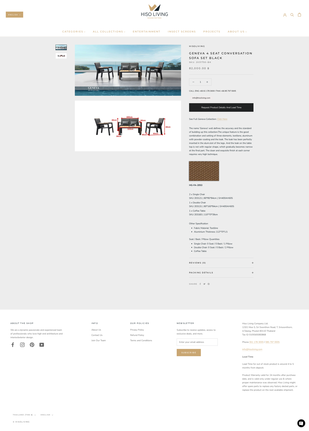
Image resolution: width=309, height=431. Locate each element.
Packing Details (201, 272)
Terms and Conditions (141, 340)
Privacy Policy (137, 329)
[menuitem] (74, 31)
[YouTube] (41, 344)
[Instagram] (22, 344)
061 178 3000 (256, 342)
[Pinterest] (209, 284)
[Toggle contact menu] (301, 423)
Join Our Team (98, 340)
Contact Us (97, 335)
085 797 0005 (272, 342)
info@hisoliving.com (201, 98)
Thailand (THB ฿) (23, 415)
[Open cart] (299, 14)
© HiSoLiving (21, 422)
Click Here (222, 119)
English (13, 15)
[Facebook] (200, 284)
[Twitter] (204, 284)
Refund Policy (137, 335)
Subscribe (188, 352)
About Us (96, 329)
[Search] (292, 14)
